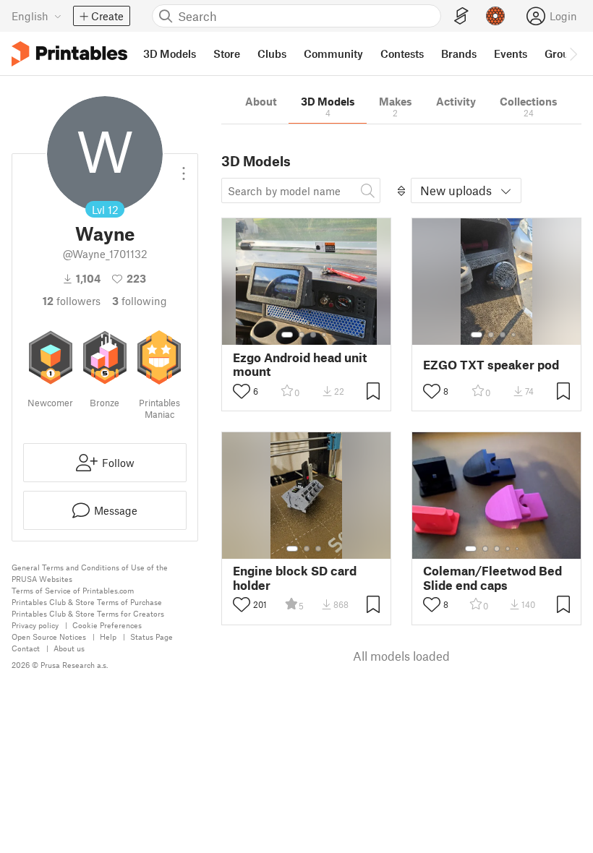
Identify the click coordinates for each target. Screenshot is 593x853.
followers (72, 300)
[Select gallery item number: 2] (301, 335)
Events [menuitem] (510, 53)
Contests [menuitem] (402, 53)
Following (139, 300)
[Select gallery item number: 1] (287, 335)
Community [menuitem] (333, 53)
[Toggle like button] (241, 391)
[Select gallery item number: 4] (325, 335)
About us (69, 648)
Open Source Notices (49, 636)
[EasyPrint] (461, 16)
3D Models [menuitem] (169, 53)
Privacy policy (35, 625)
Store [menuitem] (226, 53)
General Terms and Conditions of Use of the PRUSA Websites (90, 572)
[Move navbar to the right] (572, 53)
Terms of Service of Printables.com (73, 590)
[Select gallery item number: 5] (518, 549)
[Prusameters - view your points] (495, 16)
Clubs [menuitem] (271, 53)
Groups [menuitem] (563, 53)
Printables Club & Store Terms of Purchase (87, 601)
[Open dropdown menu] (183, 167)
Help (108, 636)
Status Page (151, 636)
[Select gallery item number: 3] (313, 335)
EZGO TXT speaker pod (491, 365)
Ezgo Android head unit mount (300, 364)
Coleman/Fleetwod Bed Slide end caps (492, 577)
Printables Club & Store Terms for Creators (88, 613)
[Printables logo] (69, 54)
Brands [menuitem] (459, 53)
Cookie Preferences (107, 625)
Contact (26, 648)
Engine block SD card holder (295, 577)
